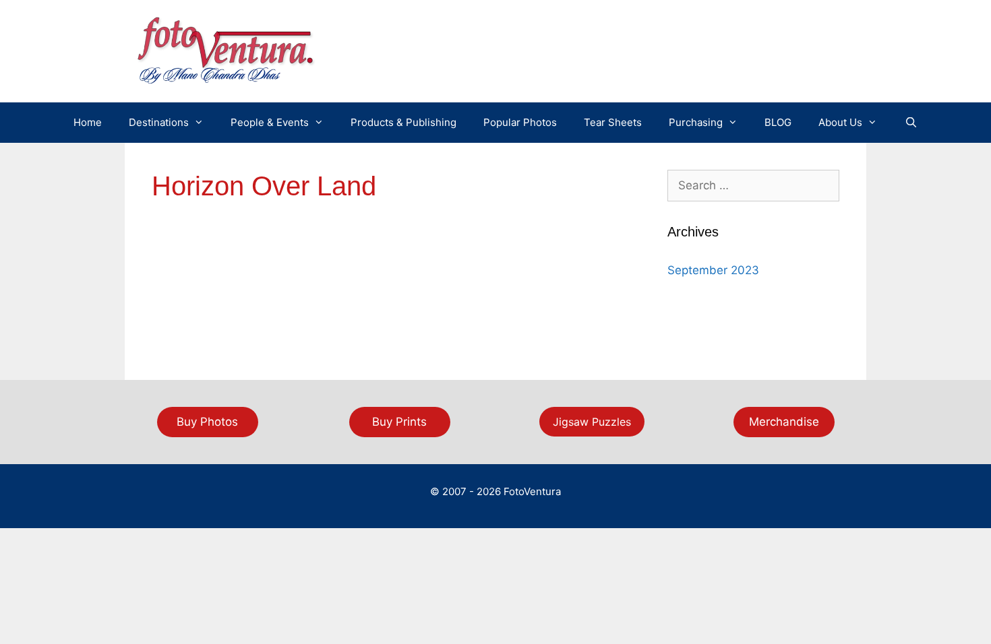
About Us (840, 122)
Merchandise (784, 421)
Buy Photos (207, 421)
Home (87, 122)
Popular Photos (520, 122)
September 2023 (713, 270)
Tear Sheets (613, 122)
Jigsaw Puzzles (592, 421)
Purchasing (696, 122)
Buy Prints (399, 421)
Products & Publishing (403, 122)
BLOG (777, 122)
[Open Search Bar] (910, 122)
